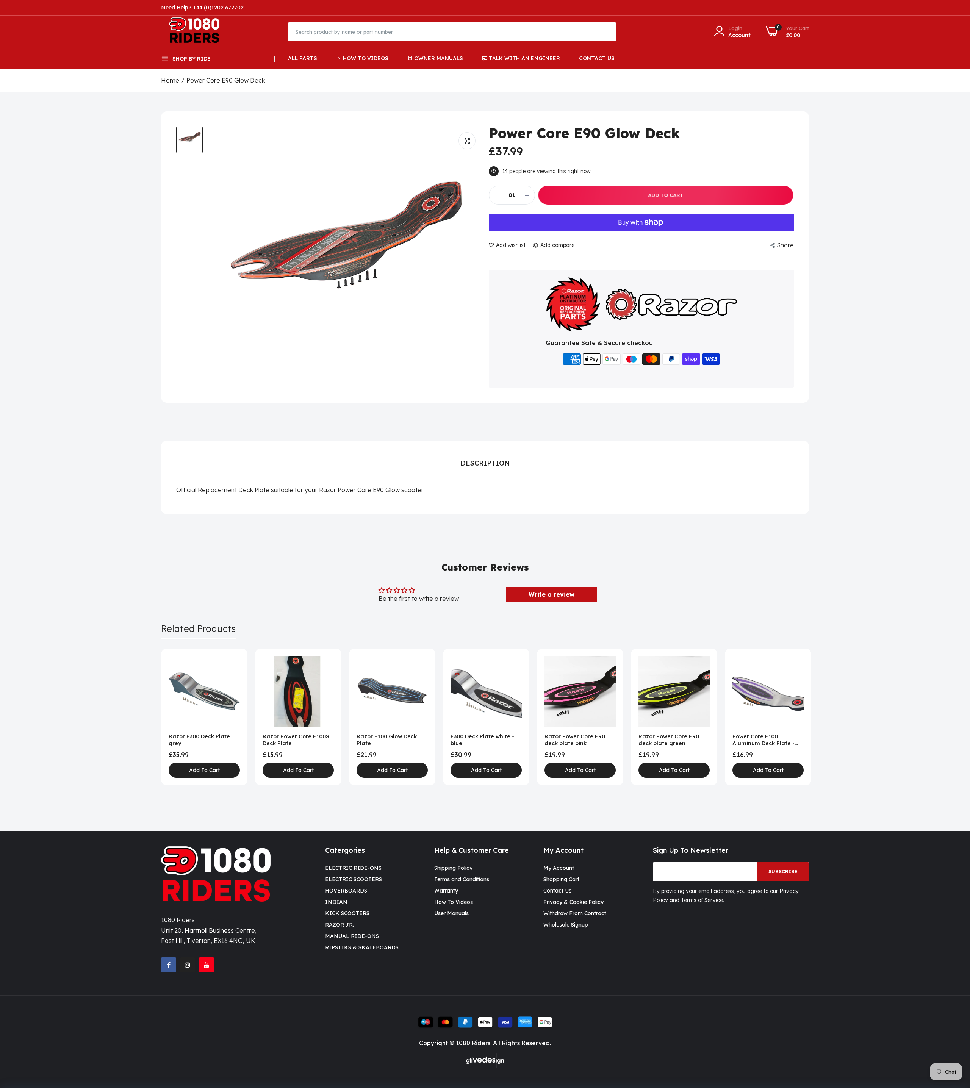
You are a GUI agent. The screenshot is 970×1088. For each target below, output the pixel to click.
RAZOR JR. (339, 924)
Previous (180, 716)
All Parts (302, 58)
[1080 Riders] (198, 31)
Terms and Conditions (461, 879)
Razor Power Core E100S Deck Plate (296, 740)
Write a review (551, 594)
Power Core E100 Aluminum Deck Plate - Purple (763, 740)
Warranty (446, 890)
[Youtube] (206, 964)
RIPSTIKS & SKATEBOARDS (362, 947)
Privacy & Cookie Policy (573, 902)
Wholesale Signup (565, 924)
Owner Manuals (438, 58)
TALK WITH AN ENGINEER (524, 58)
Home (170, 80)
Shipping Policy (453, 867)
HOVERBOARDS (346, 890)
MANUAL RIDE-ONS (352, 936)
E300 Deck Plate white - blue (482, 740)
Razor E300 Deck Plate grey (199, 740)
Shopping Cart (561, 879)
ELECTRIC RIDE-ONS (353, 867)
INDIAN (336, 902)
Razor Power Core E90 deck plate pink (574, 740)
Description (485, 463)
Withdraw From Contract (574, 913)
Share (785, 245)
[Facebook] (168, 964)
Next (790, 716)
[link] (233, 662)
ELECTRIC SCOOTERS (353, 879)
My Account (558, 867)
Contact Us (597, 58)
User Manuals (451, 913)
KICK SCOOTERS (347, 913)
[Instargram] (187, 964)
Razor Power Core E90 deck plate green (668, 740)
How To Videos (365, 58)
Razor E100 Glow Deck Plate (387, 740)
